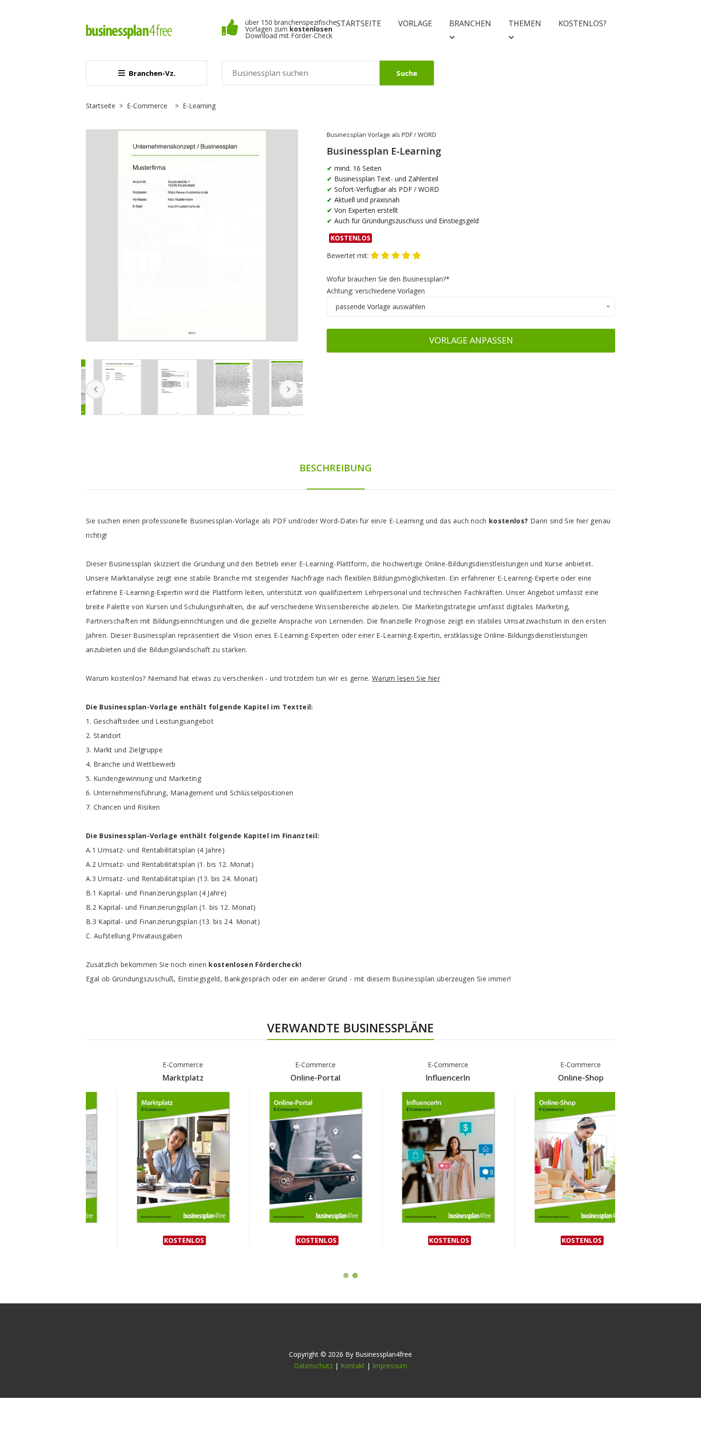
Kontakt (352, 1365)
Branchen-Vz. (152, 73)
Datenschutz (313, 1365)
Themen (524, 23)
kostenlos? (582, 23)
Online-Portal (285, 1077)
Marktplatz (152, 1077)
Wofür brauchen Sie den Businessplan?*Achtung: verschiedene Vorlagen (388, 284)
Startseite (358, 23)
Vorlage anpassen (471, 340)
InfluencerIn (417, 1077)
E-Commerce (147, 105)
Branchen (470, 23)
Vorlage (415, 23)
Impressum (389, 1365)
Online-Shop (550, 1077)
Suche (406, 73)
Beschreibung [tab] (335, 467)
